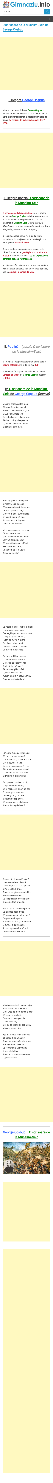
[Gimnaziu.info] (26, 7)
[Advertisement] (26, 63)
